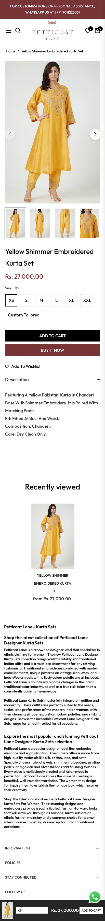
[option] (52, 132)
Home (10, 51)
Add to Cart (91, 910)
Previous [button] (9, 134)
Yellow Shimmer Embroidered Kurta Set (52, 583)
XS (11, 300)
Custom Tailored (24, 314)
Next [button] (95, 134)
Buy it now (52, 350)
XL (71, 300)
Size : (12, 288)
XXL (87, 300)
